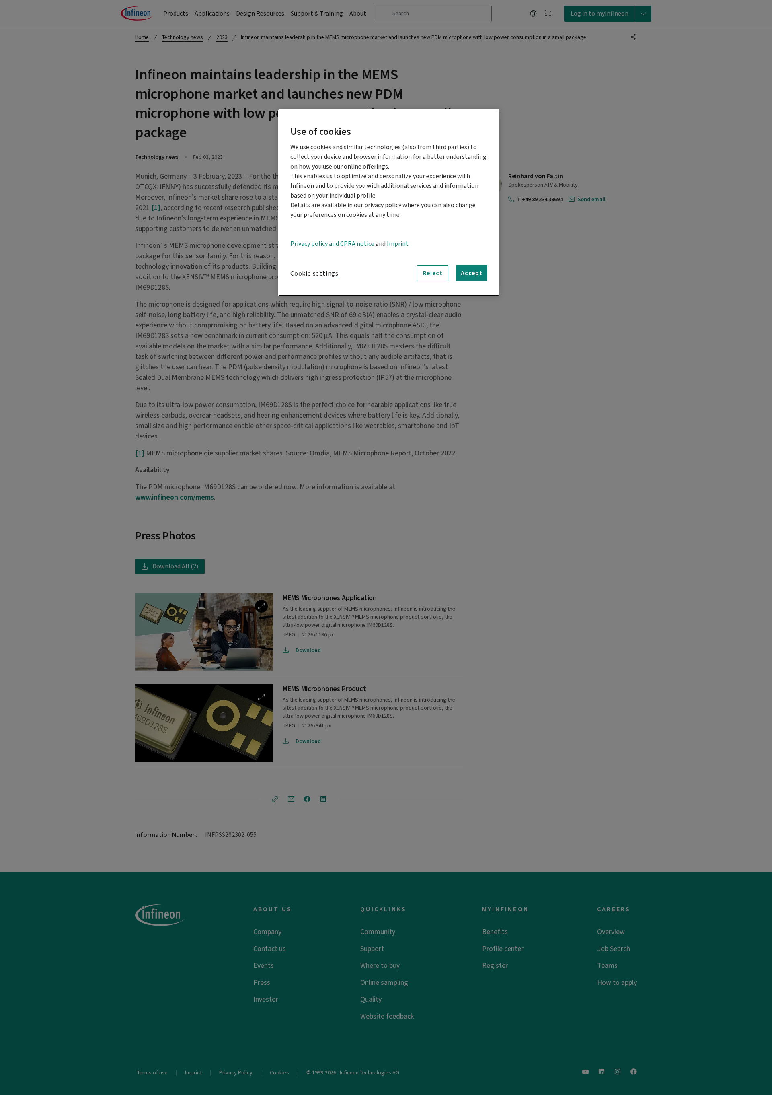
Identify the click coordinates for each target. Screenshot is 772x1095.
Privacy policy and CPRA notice (332, 243)
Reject (433, 273)
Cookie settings (314, 273)
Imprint (398, 243)
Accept (471, 273)
